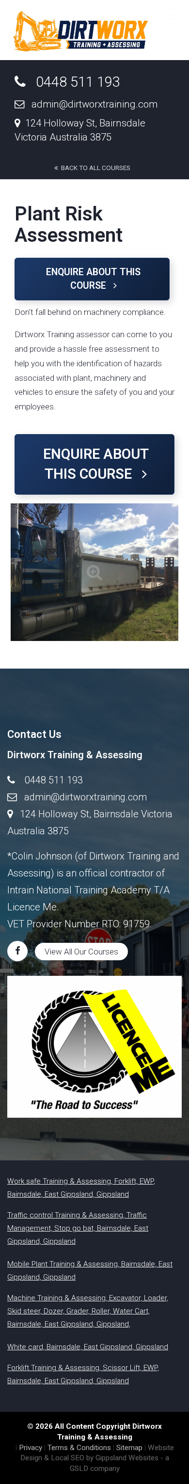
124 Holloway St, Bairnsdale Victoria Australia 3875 (80, 130)
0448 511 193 (73, 82)
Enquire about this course (93, 278)
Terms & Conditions (79, 1447)
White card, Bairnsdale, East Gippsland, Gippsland (87, 1347)
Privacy (30, 1447)
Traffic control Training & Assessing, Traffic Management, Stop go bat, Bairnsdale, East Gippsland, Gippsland (77, 1228)
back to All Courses (94, 168)
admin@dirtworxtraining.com (91, 104)
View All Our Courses (81, 951)
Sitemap (129, 1447)
